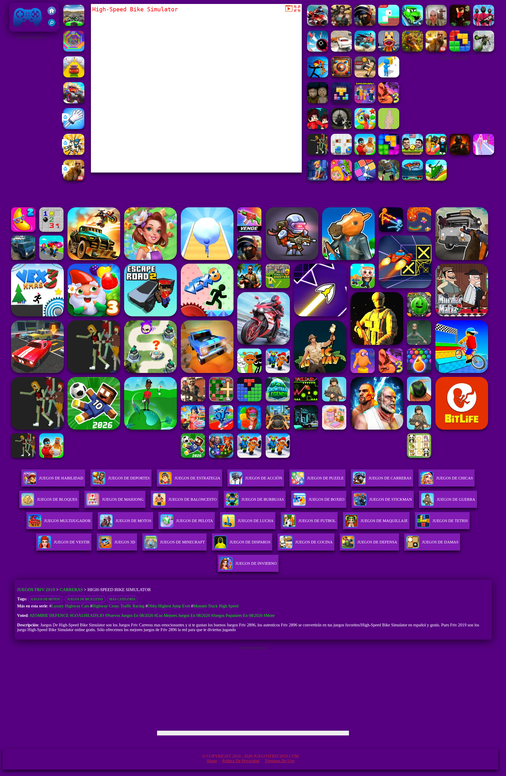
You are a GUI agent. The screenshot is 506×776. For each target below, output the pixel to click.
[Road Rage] (317, 153)
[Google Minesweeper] (388, 127)
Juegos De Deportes (129, 478)
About (211, 761)
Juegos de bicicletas (85, 599)
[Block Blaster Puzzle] (388, 153)
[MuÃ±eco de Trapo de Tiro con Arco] (317, 76)
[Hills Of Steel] (436, 179)
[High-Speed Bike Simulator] (317, 24)
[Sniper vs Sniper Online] (341, 127)
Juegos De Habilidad (61, 478)
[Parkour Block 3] (459, 24)
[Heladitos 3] (388, 102)
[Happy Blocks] (341, 102)
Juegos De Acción (263, 478)
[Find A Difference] (341, 153)
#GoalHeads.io (87, 615)
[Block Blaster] (459, 50)
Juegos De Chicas (454, 478)
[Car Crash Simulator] (341, 50)
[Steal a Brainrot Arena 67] (436, 153)
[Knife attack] (317, 50)
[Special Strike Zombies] (341, 24)
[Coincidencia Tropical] (365, 127)
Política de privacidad (240, 761)
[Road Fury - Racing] (365, 50)
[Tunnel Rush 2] (73, 50)
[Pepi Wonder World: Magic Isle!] (341, 179)
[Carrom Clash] (341, 76)
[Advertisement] (31, 120)
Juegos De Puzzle (325, 478)
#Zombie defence (49, 615)
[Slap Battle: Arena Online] (73, 127)
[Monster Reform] (388, 179)
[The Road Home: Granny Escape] (317, 102)
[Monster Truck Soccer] (412, 179)
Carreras (71, 589)
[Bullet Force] (365, 24)
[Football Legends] (412, 153)
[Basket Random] (365, 76)
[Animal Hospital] (388, 50)
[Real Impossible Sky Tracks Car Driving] (73, 76)
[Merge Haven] (317, 179)
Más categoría (122, 599)
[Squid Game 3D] (483, 24)
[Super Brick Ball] (365, 179)
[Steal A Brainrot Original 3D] (365, 102)
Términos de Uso (279, 761)
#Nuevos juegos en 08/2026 (129, 615)
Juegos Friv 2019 (36, 589)
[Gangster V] (73, 179)
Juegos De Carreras (389, 478)
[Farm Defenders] (412, 50)
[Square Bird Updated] (388, 24)
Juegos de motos (45, 599)
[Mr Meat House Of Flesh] (436, 24)
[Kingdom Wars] (73, 153)
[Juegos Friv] (51, 11)
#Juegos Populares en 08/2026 (236, 615)
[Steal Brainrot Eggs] (365, 153)
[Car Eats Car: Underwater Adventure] (412, 24)
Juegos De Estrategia (197, 478)
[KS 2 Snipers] (483, 50)
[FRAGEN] (459, 153)
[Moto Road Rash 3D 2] (73, 24)
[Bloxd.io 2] (317, 127)
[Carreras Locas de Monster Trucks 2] (73, 102)
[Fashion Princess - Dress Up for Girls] (483, 153)
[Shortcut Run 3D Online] (388, 76)
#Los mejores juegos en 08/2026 (182, 615)
